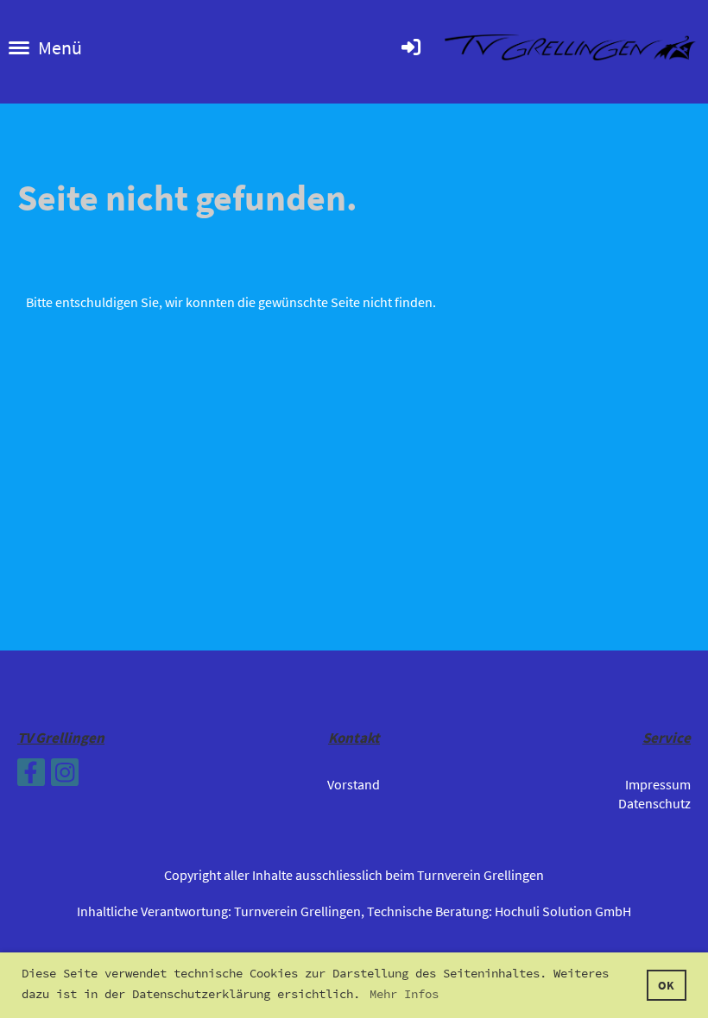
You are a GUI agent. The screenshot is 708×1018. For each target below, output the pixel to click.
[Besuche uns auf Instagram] (65, 776)
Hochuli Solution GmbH (563, 911)
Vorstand (353, 784)
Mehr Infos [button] (404, 994)
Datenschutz (654, 803)
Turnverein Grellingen (297, 911)
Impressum (658, 784)
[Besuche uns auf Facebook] (31, 776)
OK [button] (666, 985)
